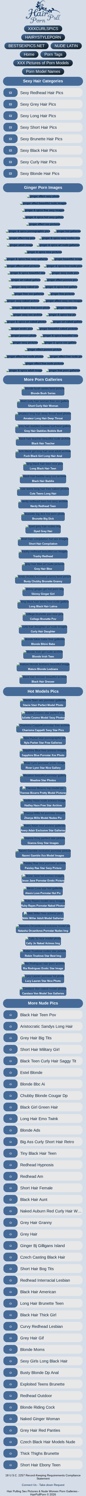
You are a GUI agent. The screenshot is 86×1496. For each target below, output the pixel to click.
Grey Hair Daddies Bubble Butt (43, 430)
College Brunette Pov (43, 618)
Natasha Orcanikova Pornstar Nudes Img (43, 930)
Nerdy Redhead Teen (43, 506)
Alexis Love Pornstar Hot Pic (43, 893)
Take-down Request (51, 1484)
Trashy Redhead (43, 556)
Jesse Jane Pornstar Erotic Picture (43, 880)
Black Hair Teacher (43, 443)
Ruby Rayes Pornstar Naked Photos (43, 905)
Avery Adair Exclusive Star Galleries (43, 830)
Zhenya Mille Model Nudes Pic (43, 817)
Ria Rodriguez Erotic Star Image (43, 968)
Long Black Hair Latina (43, 606)
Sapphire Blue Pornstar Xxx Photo (43, 755)
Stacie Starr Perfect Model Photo (43, 705)
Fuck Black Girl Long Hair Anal (43, 455)
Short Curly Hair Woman (43, 405)
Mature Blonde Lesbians (43, 669)
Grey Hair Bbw (43, 568)
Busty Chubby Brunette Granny (43, 581)
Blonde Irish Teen (43, 656)
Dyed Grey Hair (43, 531)
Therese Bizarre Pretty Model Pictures (43, 792)
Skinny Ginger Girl (43, 593)
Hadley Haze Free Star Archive (43, 805)
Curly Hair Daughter (43, 631)
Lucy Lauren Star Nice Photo (43, 980)
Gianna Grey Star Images (43, 843)
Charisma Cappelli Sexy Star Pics (43, 730)
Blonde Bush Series (43, 393)
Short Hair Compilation (43, 543)
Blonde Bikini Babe (43, 644)
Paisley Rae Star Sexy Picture (43, 868)
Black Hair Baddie (43, 481)
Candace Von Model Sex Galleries (43, 993)
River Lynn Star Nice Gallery (43, 767)
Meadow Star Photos (43, 780)
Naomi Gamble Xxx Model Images (43, 855)
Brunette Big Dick (43, 518)
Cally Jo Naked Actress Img (43, 943)
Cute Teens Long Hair (43, 493)
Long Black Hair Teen (43, 468)
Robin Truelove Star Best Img (43, 955)
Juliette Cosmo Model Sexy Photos (43, 717)
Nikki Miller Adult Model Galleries (43, 918)
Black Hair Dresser (43, 681)
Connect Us (29, 1484)
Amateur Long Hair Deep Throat (43, 418)
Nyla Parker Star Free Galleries (43, 742)
